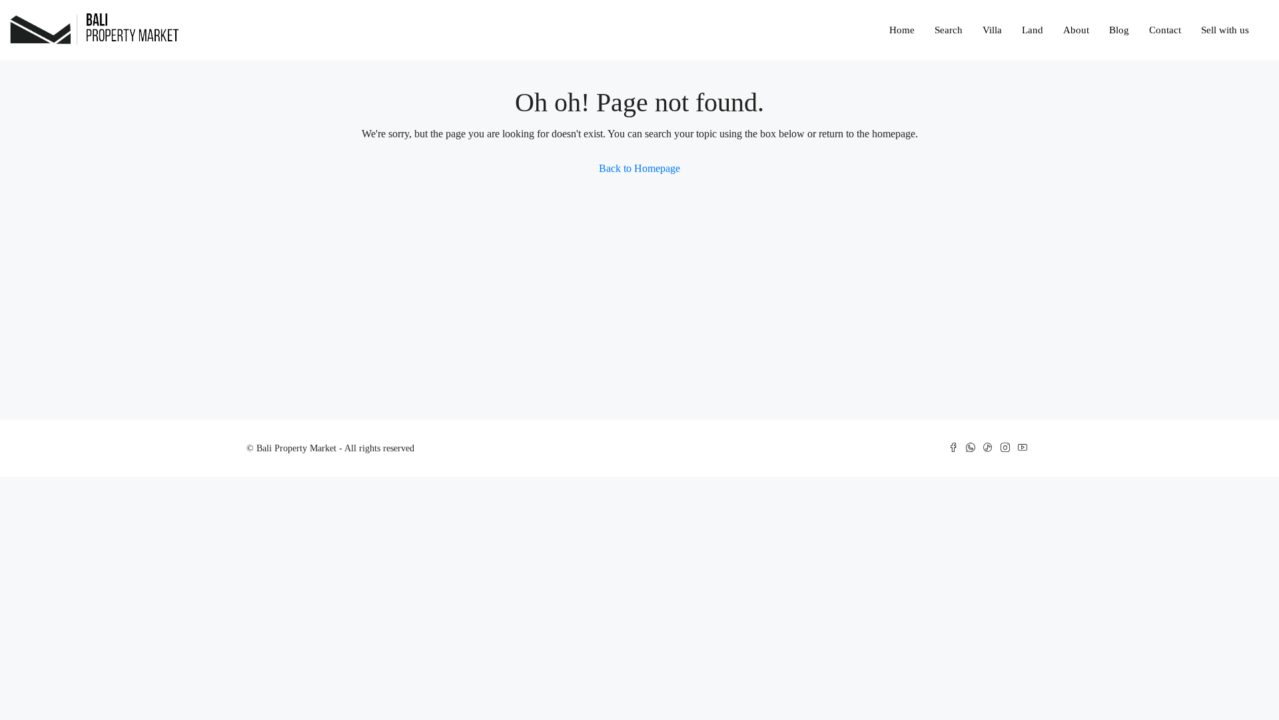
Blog (1119, 30)
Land (1032, 30)
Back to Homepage (639, 168)
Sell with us (1225, 30)
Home (902, 30)
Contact (1165, 30)
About (1076, 30)
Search (949, 30)
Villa (992, 30)
